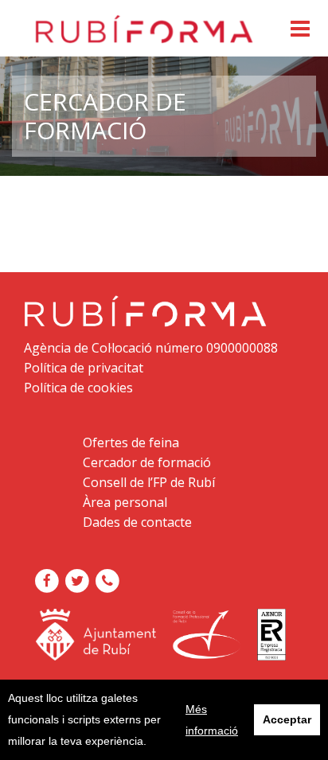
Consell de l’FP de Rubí (149, 482)
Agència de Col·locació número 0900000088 (151, 348)
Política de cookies (78, 387)
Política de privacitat (83, 367)
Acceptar (287, 719)
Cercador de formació (147, 462)
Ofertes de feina (131, 442)
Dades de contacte (137, 522)
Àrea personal (125, 502)
